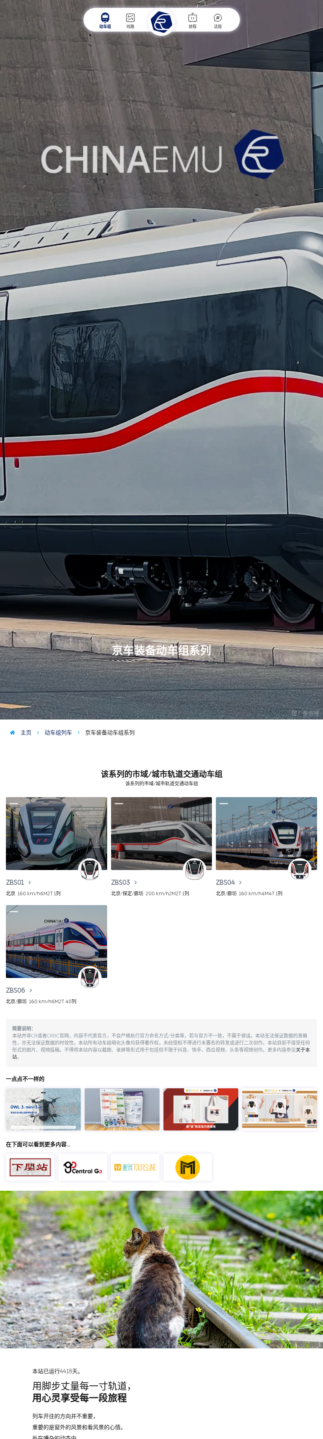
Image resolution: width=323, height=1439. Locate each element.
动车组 (105, 26)
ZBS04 (226, 882)
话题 (218, 26)
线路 (130, 26)
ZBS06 (16, 990)
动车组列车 (57, 732)
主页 (25, 732)
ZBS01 (16, 882)
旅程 (193, 26)
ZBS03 (121, 882)
